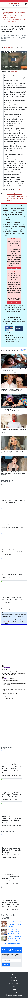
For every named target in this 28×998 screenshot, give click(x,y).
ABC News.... (19, 190)
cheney (20, 194)
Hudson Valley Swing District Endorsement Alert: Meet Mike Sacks (14, 931)
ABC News (13, 71)
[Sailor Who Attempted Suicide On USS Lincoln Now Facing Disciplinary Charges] (11, 840)
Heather (4, 857)
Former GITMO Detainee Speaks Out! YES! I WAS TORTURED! (13, 29)
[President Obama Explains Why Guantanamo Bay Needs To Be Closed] (14, 540)
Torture (9, 200)
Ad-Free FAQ (21, 310)
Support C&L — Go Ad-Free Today (14, 1)
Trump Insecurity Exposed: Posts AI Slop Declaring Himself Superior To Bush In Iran (11, 768)
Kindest (9, 332)
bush (16, 194)
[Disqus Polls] (14, 644)
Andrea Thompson (6, 775)
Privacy (14, 986)
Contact (14, 981)
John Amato (5, 883)
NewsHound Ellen (6, 799)
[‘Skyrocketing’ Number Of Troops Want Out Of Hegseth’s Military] (11, 784)
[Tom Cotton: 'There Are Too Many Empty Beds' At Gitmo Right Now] (14, 588)
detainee (9, 196)
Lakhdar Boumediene (17, 198)
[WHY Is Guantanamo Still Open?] (14, 565)
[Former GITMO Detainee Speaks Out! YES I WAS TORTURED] (14, 490)
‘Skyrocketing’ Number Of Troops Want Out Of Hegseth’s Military (11, 794)
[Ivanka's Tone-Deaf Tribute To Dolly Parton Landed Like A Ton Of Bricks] (11, 808)
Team (14, 975)
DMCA (14, 989)
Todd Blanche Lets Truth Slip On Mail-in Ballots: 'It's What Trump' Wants (10, 877)
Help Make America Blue (11, 944)
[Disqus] (14, 682)
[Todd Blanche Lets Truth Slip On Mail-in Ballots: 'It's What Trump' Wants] (11, 866)
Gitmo (15, 196)
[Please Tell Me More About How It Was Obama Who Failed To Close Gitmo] (14, 515)
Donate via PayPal (19, 328)
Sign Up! (6, 964)
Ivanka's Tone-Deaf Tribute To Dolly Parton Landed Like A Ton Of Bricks (11, 819)
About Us (14, 978)
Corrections (14, 992)
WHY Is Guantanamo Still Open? (12, 574)
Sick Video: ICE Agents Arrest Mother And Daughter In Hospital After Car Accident (11, 903)
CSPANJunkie (7, 47)
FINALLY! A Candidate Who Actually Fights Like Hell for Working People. (15, 938)
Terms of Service (6, 621)
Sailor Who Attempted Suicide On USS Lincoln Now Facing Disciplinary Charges (11, 851)
